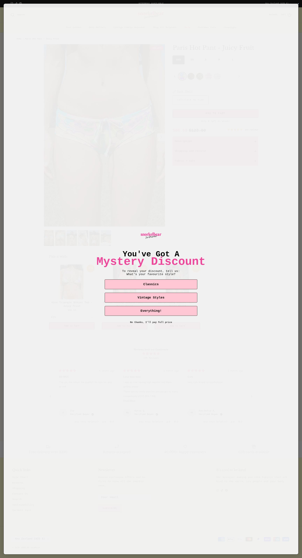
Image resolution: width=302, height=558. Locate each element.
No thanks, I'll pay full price (151, 322)
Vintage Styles (151, 297)
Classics (151, 284)
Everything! (151, 311)
